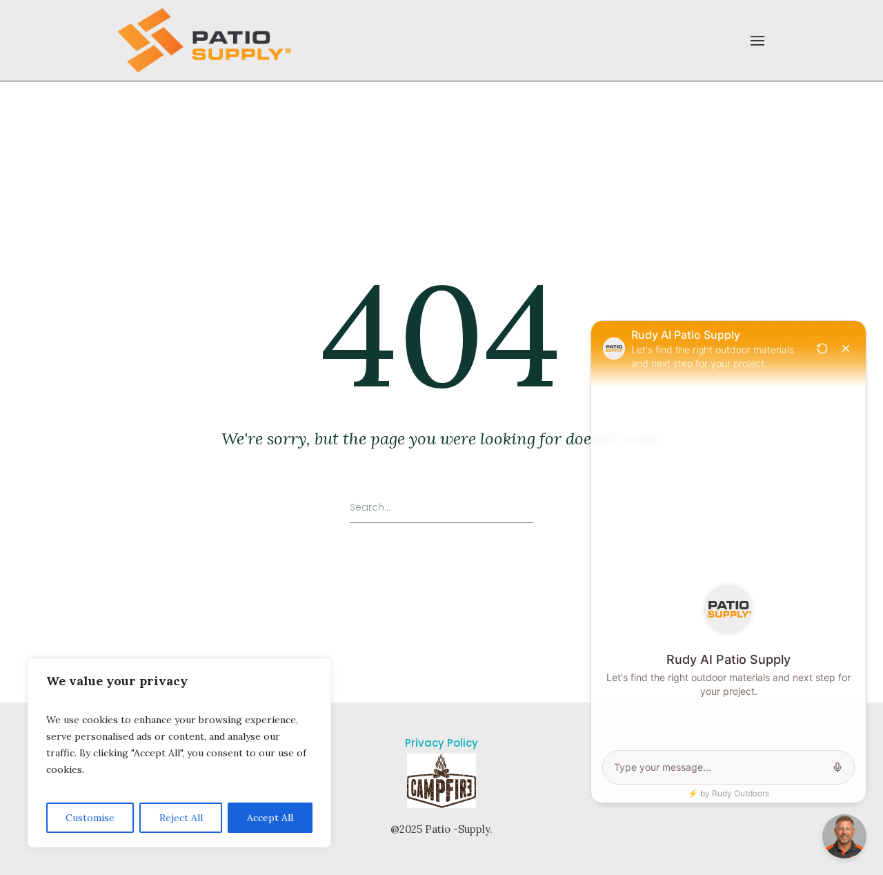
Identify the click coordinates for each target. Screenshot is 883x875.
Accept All (270, 818)
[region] (179, 752)
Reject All (181, 818)
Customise (90, 818)
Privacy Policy (441, 743)
